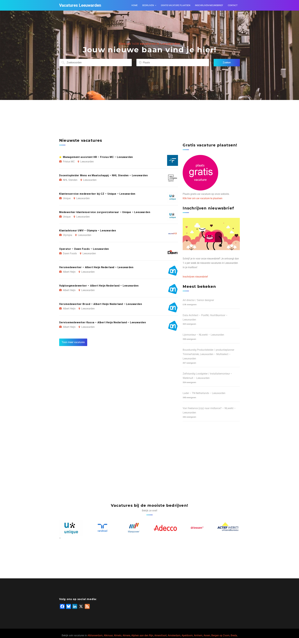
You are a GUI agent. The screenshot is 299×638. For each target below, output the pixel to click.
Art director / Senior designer (198, 300)
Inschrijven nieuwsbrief (209, 5)
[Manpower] (102, 527)
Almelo (117, 635)
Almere (126, 635)
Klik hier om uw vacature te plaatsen (202, 198)
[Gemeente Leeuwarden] (228, 528)
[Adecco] (134, 527)
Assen (207, 635)
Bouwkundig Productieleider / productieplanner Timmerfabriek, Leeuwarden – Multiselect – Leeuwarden (208, 354)
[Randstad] (71, 527)
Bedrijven (148, 5)
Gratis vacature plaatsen (175, 5)
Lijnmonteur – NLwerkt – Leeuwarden (203, 334)
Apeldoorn (187, 635)
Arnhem (198, 635)
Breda (234, 635)
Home (134, 5)
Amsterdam (174, 635)
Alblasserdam (95, 635)
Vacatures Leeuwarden (80, 5)
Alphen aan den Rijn (142, 635)
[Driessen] (165, 527)
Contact (232, 5)
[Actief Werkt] (197, 528)
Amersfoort (160, 635)
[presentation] (59, 538)
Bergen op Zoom (220, 635)
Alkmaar (108, 635)
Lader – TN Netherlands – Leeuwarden (204, 393)
